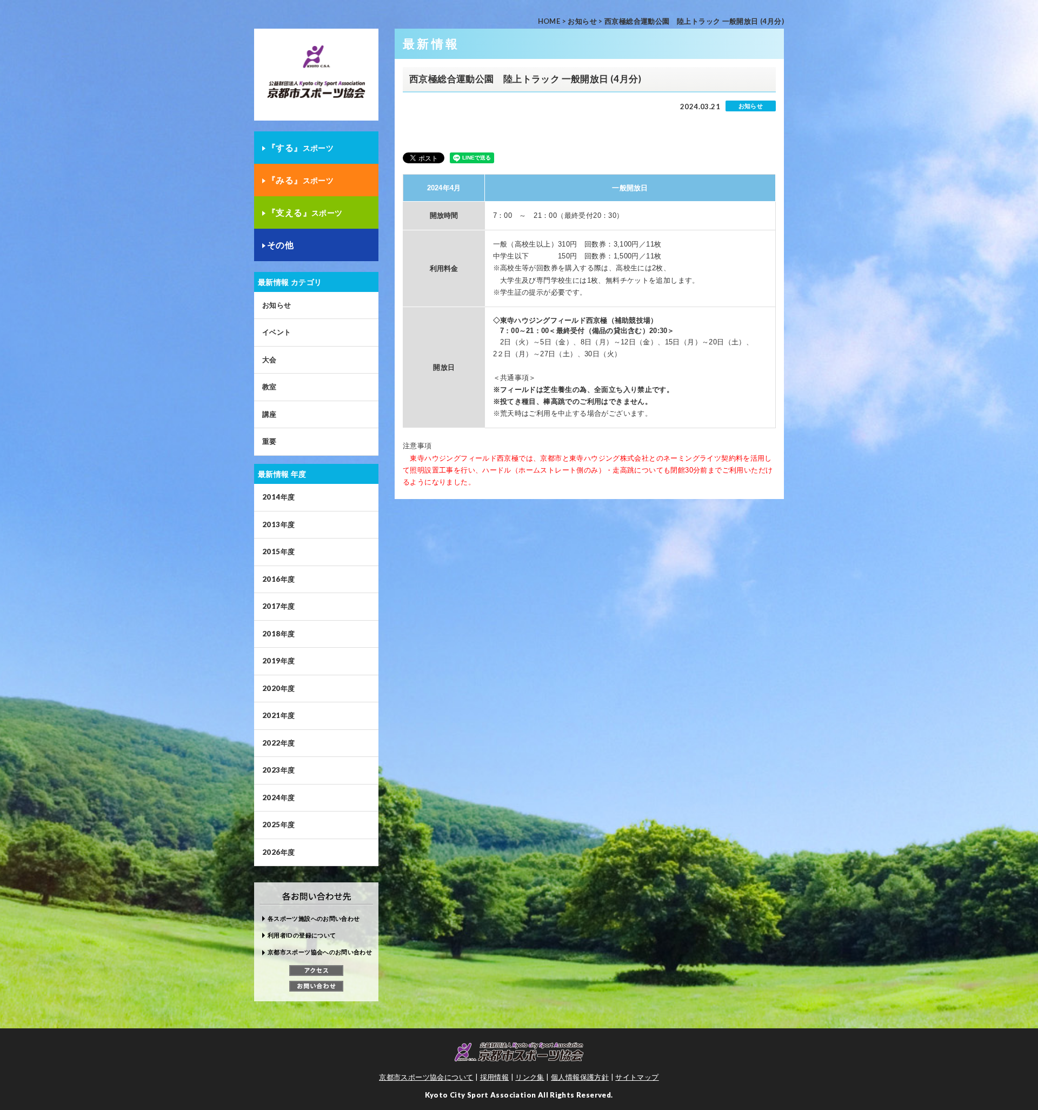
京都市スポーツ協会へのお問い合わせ (320, 951)
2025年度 (278, 824)
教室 (269, 386)
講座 (269, 414)
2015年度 (278, 551)
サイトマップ (636, 1077)
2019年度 (278, 660)
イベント (276, 332)
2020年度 (278, 688)
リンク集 (529, 1077)
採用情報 (494, 1077)
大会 (269, 359)
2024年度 (278, 797)
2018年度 (278, 633)
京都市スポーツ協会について (426, 1077)
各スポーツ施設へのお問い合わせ (314, 918)
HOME (549, 21)
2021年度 (278, 715)
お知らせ (582, 21)
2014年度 (278, 497)
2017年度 (278, 606)
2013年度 (278, 524)
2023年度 (278, 770)
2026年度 (278, 852)
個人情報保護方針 (580, 1077)
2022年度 (278, 743)
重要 (269, 441)
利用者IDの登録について (302, 935)
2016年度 (278, 579)
